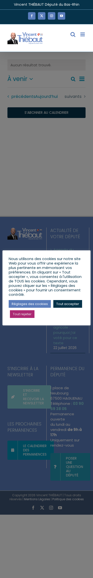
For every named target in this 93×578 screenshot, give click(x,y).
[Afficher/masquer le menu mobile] (83, 34)
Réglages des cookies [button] (30, 304)
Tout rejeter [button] (22, 314)
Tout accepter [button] (67, 304)
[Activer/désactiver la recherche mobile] (72, 34)
